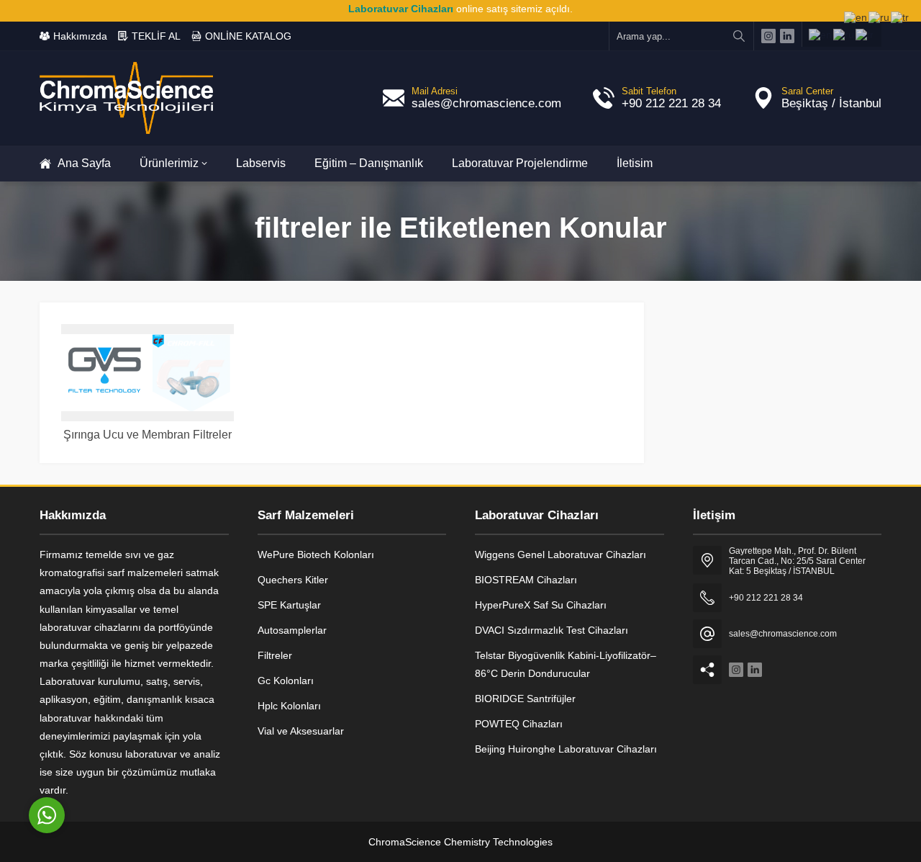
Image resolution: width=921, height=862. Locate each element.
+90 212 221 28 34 (671, 103)
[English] (821, 34)
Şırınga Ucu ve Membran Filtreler (147, 434)
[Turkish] (865, 34)
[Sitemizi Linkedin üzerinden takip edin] (787, 36)
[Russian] (844, 34)
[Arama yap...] (739, 36)
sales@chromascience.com (486, 103)
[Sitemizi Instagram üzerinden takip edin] (768, 36)
